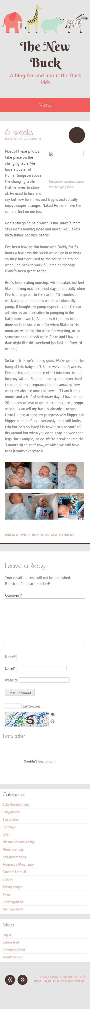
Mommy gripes (13, 849)
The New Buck (45, 54)
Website (11, 680)
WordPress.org (12, 957)
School (7, 879)
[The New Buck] (45, 19)
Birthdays (9, 827)
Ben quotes (10, 819)
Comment (13, 595)
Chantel (35, 139)
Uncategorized (12, 902)
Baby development (17, 535)
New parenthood (62, 535)
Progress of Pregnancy (18, 864)
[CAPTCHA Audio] (53, 714)
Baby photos (40, 535)
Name (10, 656)
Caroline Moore (74, 981)
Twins (6, 894)
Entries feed (10, 942)
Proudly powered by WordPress (62, 977)
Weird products (13, 909)
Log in (6, 935)
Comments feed (13, 950)
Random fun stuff (14, 872)
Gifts (5, 834)
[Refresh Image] (53, 720)
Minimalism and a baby (18, 842)
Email (10, 668)
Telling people (12, 887)
